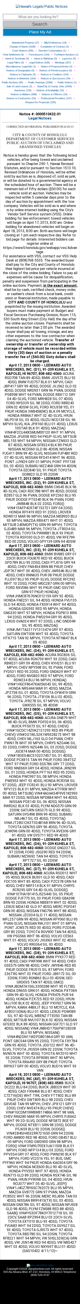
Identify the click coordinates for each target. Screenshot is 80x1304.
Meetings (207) (63, 62)
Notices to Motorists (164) (22, 78)
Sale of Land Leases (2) (19, 86)
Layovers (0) (69, 58)
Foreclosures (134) (39, 54)
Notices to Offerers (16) (55, 94)
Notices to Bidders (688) (24, 94)
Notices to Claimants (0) (23, 74)
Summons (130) (23, 90)
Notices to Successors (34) (55, 78)
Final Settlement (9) (13, 54)
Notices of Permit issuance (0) (55, 70)
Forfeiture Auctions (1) (66, 54)
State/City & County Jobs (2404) (54, 86)
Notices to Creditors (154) (55, 74)
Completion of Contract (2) (54, 46)
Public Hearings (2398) (40, 82)
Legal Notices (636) (39, 62)
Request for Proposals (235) (40, 102)
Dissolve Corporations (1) (52, 50)
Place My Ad (40, 32)
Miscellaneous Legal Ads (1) (21, 66)
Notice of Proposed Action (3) (56, 66)
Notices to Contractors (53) (21, 98)
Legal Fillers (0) (15, 62)
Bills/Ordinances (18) (55, 42)
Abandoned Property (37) (25, 42)
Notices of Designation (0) (20, 70)
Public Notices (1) (67, 82)
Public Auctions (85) (12, 82)
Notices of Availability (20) (50, 90)
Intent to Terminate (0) (17, 58)
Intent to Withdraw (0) (45, 58)
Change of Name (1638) (23, 46)
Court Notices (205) (23, 50)
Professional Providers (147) (56, 98)
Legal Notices (40, 118)
